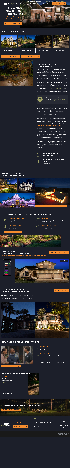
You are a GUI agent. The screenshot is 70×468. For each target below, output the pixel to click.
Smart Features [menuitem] (27, 3)
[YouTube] (61, 425)
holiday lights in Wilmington (51, 92)
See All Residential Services (10, 56)
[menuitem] (3, 435)
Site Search (58, 1)
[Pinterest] (63, 427)
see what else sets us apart (12, 232)
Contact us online (55, 99)
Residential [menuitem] (34, 3)
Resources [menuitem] (49, 3)
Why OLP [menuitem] (44, 3)
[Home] (12, 4)
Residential (43, 423)
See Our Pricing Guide (26, 366)
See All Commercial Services (30, 56)
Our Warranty (51, 1)
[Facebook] (59, 425)
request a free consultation (10, 366)
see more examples (50, 206)
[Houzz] (67, 425)
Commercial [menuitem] (39, 3)
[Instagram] (63, 425)
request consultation (59, 3)
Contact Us (36, 426)
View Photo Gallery (60, 290)
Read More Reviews (7, 393)
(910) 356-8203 (63, 1)
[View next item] (24, 390)
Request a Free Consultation (12, 23)
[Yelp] (65, 425)
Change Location (45, 1)
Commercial (50, 423)
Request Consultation (19, 426)
